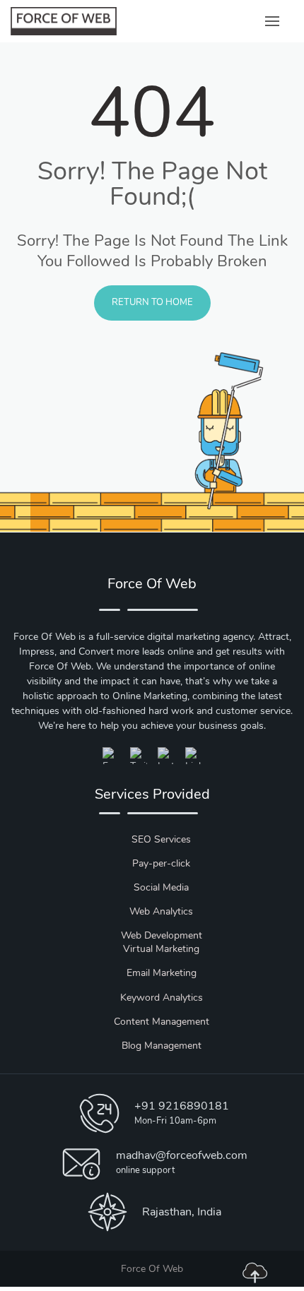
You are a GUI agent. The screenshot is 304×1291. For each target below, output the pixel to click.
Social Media (161, 887)
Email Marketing (162, 973)
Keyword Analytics (161, 997)
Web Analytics (161, 911)
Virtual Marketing (161, 949)
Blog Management (161, 1045)
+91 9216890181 (181, 1106)
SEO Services (161, 839)
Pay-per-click (161, 863)
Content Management (161, 1021)
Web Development (161, 935)
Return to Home (152, 302)
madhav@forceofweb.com (181, 1155)
